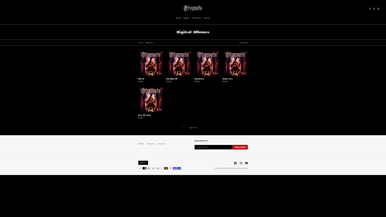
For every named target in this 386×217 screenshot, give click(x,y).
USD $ (142, 163)
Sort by (140, 43)
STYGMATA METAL (227, 168)
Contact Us (161, 143)
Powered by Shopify (241, 168)
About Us (150, 143)
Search (141, 143)
